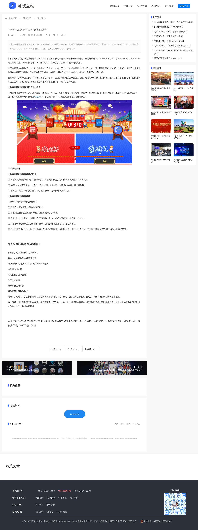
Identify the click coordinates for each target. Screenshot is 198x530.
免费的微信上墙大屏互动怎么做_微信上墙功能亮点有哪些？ (115, 368)
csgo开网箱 (61, 511)
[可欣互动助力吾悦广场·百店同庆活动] (161, 102)
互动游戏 (22, 92)
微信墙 (70, 96)
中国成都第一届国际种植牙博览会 (169, 40)
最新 (116, 424)
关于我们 (169, 5)
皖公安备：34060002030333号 (157, 521)
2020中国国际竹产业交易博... (183, 89)
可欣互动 (39, 511)
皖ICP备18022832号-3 (126, 521)
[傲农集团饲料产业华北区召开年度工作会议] (161, 78)
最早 (122, 424)
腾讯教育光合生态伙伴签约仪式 (168, 58)
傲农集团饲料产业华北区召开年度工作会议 (173, 22)
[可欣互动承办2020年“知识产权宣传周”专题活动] (161, 150)
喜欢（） (58, 349)
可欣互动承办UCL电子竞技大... (183, 113)
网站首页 (114, 5)
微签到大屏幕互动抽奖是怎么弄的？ (23, 368)
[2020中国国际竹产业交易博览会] (184, 78)
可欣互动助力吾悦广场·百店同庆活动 (170, 31)
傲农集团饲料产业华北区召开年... (160, 89)
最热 (129, 424)
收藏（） (91, 349)
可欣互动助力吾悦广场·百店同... (161, 113)
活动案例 (142, 5)
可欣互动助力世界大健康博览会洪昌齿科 (172, 45)
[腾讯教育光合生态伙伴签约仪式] (184, 150)
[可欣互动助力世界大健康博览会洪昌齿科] (184, 126)
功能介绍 (128, 5)
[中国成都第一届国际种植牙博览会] (161, 126)
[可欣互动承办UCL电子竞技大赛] (184, 102)
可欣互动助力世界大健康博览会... (183, 137)
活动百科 (41, 18)
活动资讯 (155, 5)
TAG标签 (51, 504)
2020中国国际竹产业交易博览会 (168, 26)
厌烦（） (74, 349)
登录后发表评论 (74, 414)
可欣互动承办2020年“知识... (160, 160)
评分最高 (136, 424)
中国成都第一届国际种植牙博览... (160, 137)
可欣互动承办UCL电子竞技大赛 (168, 36)
